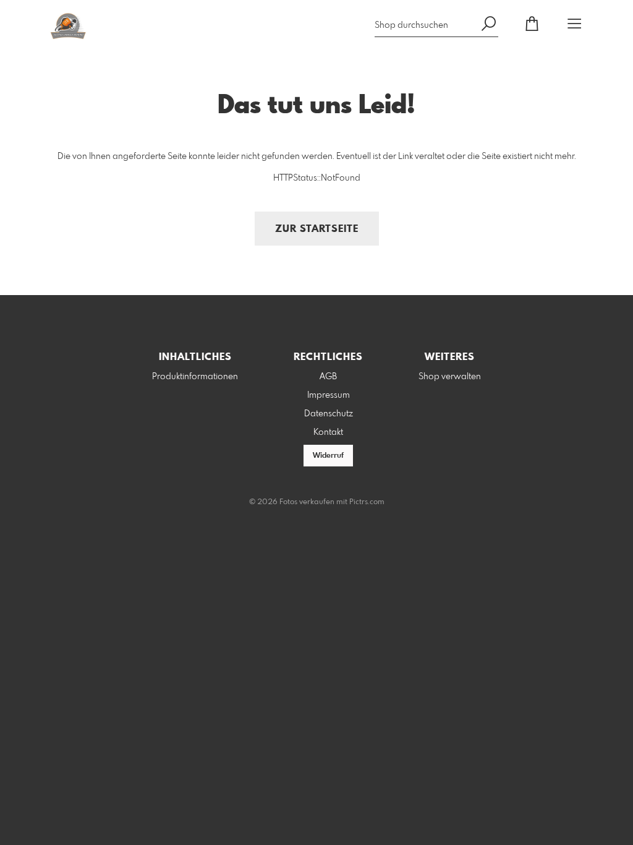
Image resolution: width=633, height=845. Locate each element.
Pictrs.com (366, 502)
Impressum (328, 395)
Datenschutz (328, 414)
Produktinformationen (195, 376)
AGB (328, 376)
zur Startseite (317, 229)
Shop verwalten (449, 376)
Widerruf (328, 456)
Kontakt (328, 432)
